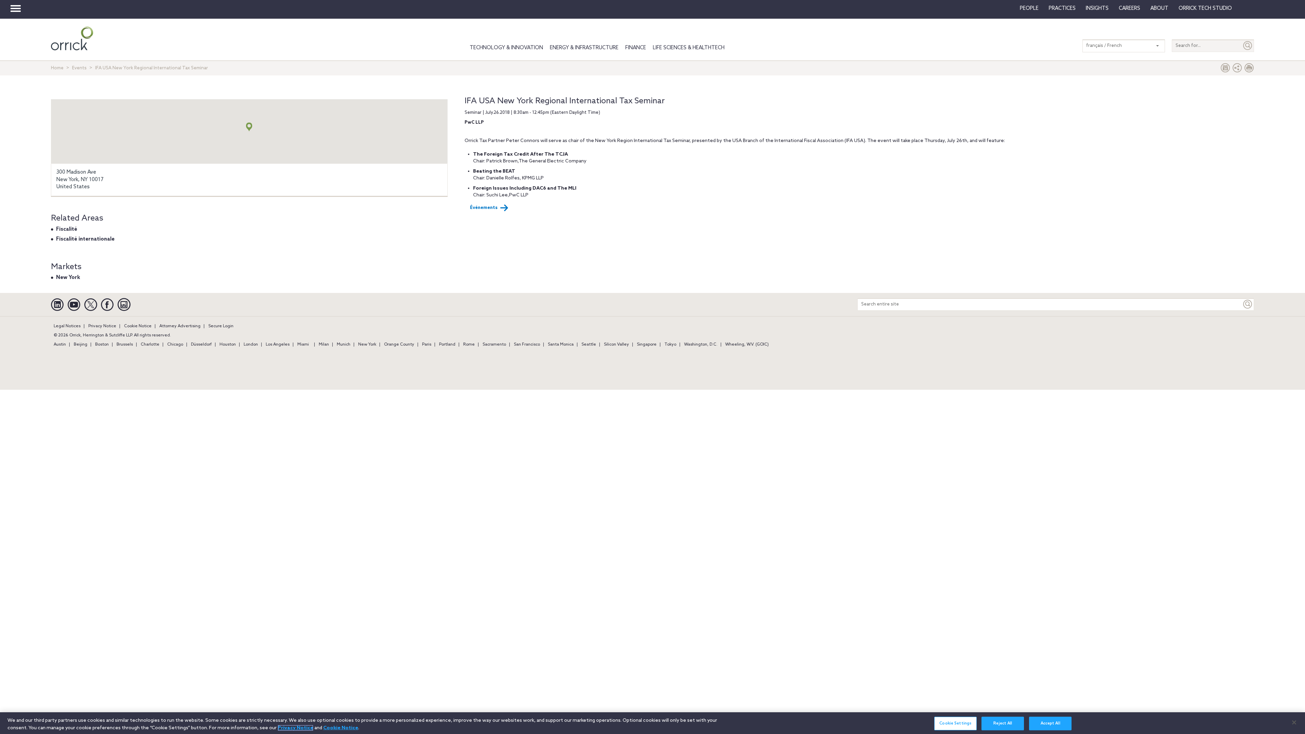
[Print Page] (1249, 69)
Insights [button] (1097, 8)
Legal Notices (67, 326)
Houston (228, 344)
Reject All (1002, 723)
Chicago (175, 344)
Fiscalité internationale (85, 239)
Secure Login (220, 326)
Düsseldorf (201, 344)
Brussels (125, 344)
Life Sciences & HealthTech (689, 48)
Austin (60, 344)
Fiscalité (66, 229)
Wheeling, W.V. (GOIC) (747, 344)
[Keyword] (1248, 304)
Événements (484, 207)
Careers (1129, 8)
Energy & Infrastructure (584, 48)
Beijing (80, 344)
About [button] (1159, 8)
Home (57, 68)
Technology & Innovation (506, 48)
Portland (447, 344)
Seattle (588, 344)
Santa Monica (561, 344)
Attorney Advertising (180, 326)
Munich (343, 344)
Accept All (1050, 723)
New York (68, 278)
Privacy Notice (102, 326)
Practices (1062, 8)
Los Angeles (278, 344)
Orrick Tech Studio (1205, 8)
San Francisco (527, 344)
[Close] (1294, 722)
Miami (303, 344)
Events (79, 68)
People (1029, 8)
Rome (469, 344)
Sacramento (494, 344)
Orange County (399, 344)
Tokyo (670, 344)
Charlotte (150, 344)
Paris (426, 344)
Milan (324, 344)
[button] (1237, 69)
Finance (635, 48)
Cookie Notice (138, 326)
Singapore (647, 344)
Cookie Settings (955, 723)
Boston (102, 344)
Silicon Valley (616, 344)
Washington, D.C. (700, 344)
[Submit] (1248, 45)
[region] (652, 723)
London (251, 344)
